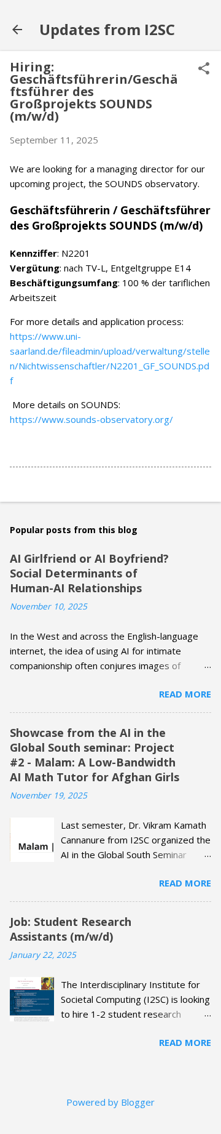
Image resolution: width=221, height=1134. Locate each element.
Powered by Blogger (110, 1102)
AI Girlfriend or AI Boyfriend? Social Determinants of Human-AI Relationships (89, 573)
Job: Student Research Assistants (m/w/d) (70, 929)
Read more (185, 694)
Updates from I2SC (107, 29)
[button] (203, 69)
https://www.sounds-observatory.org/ (91, 419)
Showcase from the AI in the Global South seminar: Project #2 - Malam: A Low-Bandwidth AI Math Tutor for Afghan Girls (94, 754)
